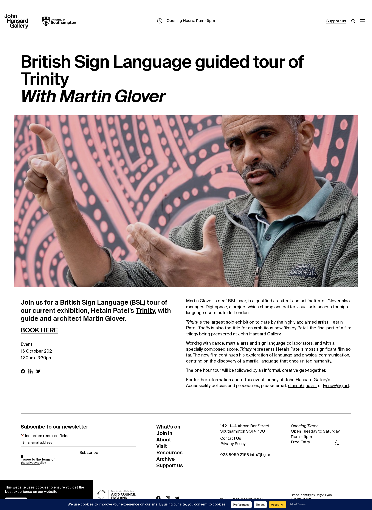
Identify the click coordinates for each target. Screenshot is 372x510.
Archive (165, 459)
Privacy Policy (233, 444)
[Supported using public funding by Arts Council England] (116, 494)
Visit (161, 446)
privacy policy (36, 462)
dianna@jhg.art (302, 386)
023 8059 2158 (234, 455)
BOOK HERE (39, 330)
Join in (164, 433)
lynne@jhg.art (336, 386)
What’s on (168, 427)
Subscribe (88, 453)
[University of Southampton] (56, 21)
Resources (169, 452)
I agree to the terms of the (38, 461)
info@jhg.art (261, 455)
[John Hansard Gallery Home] (18, 21)
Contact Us (230, 439)
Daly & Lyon (324, 495)
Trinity (145, 310)
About (163, 439)
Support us (336, 21)
